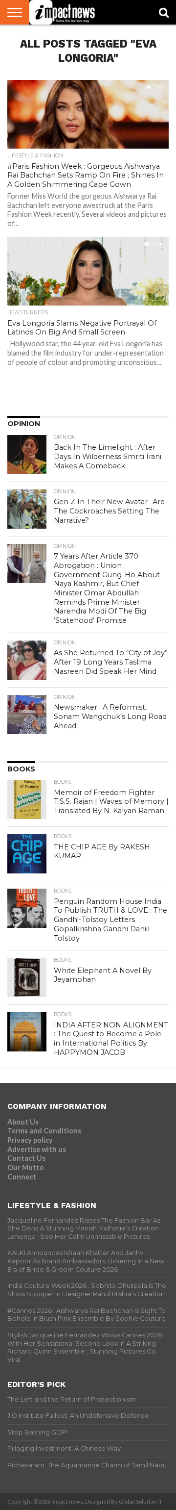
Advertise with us (36, 1149)
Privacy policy (30, 1140)
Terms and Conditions (44, 1130)
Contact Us (26, 1158)
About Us (23, 1122)
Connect (21, 1177)
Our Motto (25, 1167)
